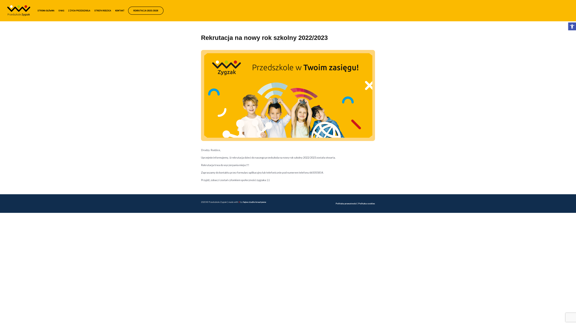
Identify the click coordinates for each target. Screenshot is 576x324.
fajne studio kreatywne (254, 202)
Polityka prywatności (346, 203)
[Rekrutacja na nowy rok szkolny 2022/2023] (288, 95)
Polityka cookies (366, 203)
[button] (572, 26)
